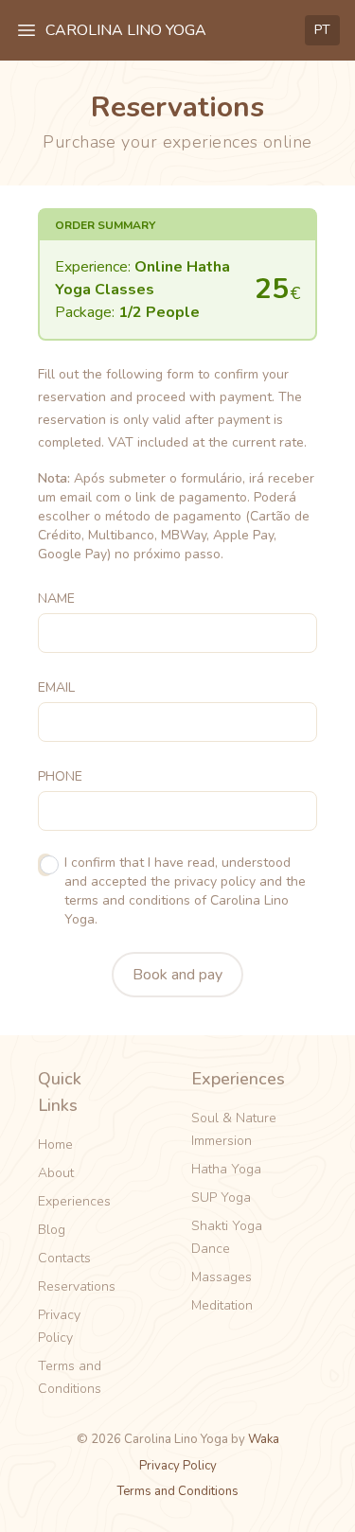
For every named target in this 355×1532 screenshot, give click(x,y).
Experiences (74, 1201)
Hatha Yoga (226, 1169)
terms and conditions (127, 900)
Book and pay (177, 974)
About (56, 1173)
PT (322, 30)
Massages (221, 1277)
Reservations (76, 1286)
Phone (60, 776)
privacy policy (215, 881)
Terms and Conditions (69, 1377)
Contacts (64, 1258)
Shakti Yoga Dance (226, 1237)
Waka (263, 1439)
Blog (51, 1230)
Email (56, 687)
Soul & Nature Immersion (233, 1129)
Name (56, 599)
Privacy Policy (59, 1326)
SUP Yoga (221, 1197)
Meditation (222, 1305)
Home (55, 1144)
